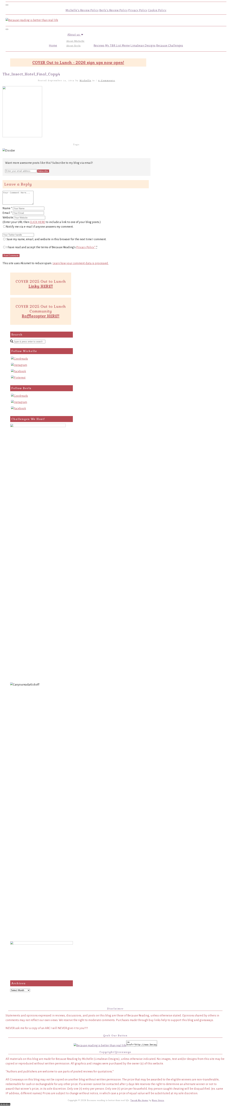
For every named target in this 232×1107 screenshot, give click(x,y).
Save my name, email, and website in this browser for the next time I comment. (56, 239)
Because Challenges (169, 45)
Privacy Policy (137, 10)
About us (74, 34)
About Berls (73, 45)
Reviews (99, 45)
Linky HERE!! (41, 286)
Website (8, 217)
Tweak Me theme (139, 1100)
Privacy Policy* (86, 247)
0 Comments (106, 80)
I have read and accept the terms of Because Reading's (52, 247)
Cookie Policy (157, 10)
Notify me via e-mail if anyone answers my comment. (39, 226)
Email (7, 212)
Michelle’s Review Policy (82, 10)
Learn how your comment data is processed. (81, 263)
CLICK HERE (37, 222)
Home (53, 45)
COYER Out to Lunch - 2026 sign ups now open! (78, 62)
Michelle (85, 80)
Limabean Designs (143, 45)
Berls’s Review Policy (113, 10)
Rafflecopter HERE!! (40, 316)
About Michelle (75, 41)
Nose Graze (158, 1100)
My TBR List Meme (117, 45)
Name (7, 208)
